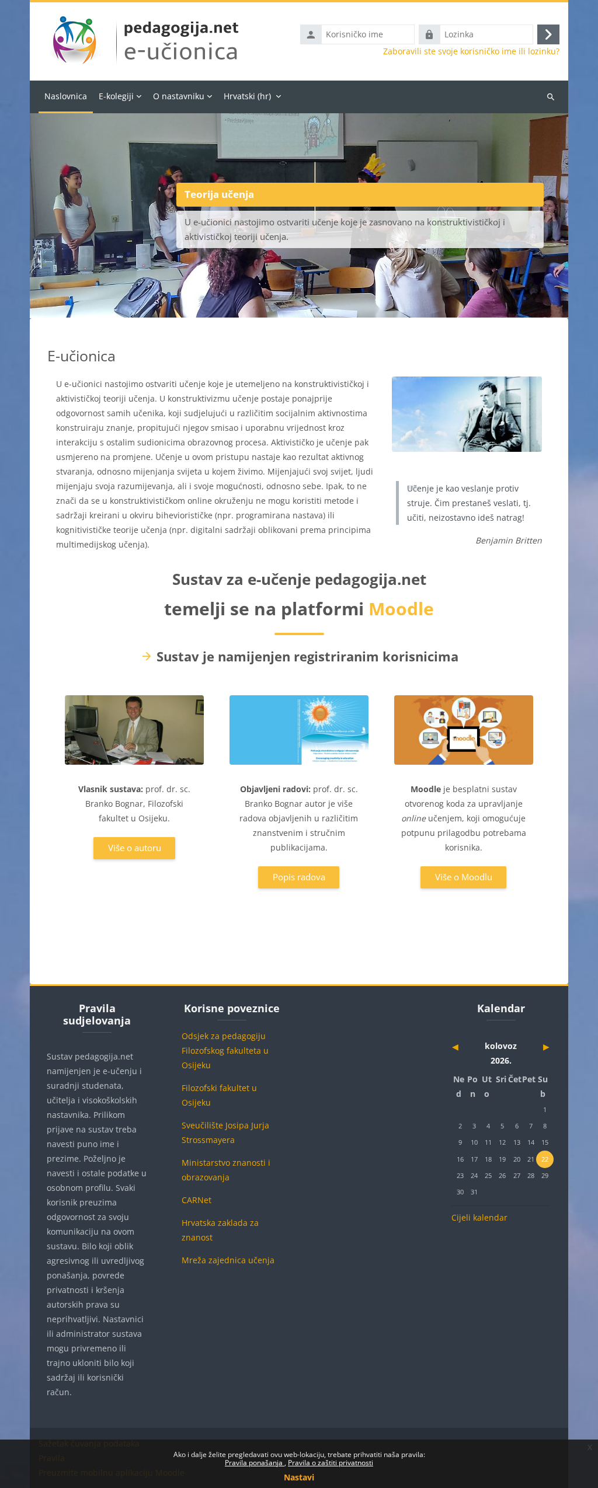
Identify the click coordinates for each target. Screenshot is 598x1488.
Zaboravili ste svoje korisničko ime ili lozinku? (471, 51)
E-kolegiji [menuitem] (116, 96)
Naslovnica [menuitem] (65, 96)
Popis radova (299, 877)
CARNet (196, 1199)
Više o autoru (134, 847)
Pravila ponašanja (254, 1463)
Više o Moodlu (463, 877)
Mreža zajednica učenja (228, 1260)
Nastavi (299, 1477)
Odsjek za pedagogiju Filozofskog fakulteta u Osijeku (225, 1050)
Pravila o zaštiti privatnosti (330, 1463)
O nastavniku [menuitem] (178, 96)
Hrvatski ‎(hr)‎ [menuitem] (247, 96)
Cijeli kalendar (479, 1217)
